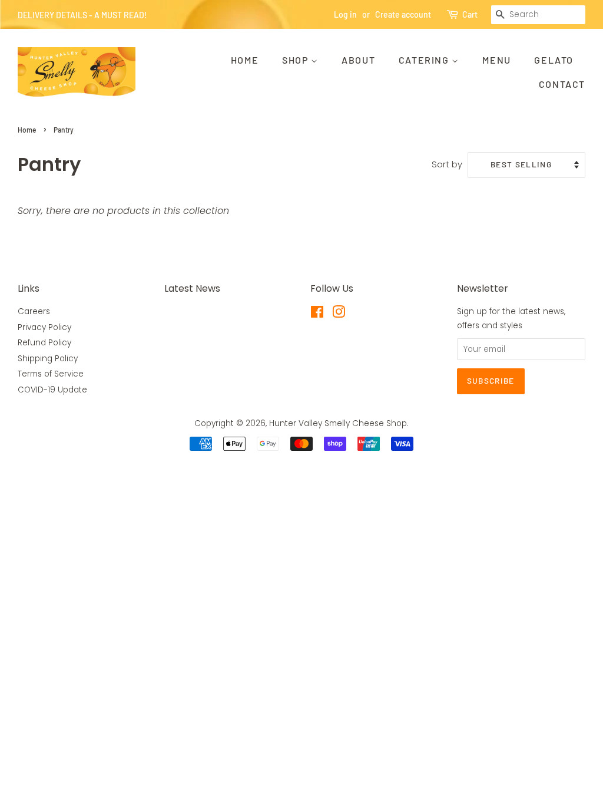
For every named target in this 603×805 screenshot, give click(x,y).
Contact (562, 84)
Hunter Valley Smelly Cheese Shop (338, 423)
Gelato (554, 59)
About (358, 59)
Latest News (192, 288)
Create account (403, 14)
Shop (296, 59)
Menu (496, 59)
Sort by (447, 164)
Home (245, 59)
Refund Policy (44, 342)
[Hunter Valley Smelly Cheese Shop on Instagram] (338, 314)
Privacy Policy (44, 327)
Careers (34, 311)
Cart (470, 14)
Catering (425, 59)
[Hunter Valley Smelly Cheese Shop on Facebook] (317, 314)
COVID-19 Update (52, 389)
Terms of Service (51, 374)
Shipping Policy (48, 358)
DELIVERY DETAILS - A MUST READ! (82, 15)
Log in (345, 14)
